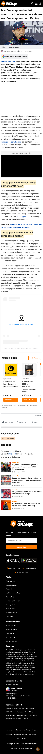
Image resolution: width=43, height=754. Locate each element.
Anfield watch (10, 718)
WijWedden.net (22, 715)
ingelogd (12, 454)
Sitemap (23, 739)
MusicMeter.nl (10, 715)
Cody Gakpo (10, 633)
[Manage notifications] (38, 749)
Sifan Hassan (10, 609)
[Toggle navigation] (36, 4)
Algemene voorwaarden (22, 734)
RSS (18, 739)
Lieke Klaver (10, 617)
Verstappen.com (8, 142)
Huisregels (8, 734)
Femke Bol (9, 589)
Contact (18, 730)
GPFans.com (19, 712)
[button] (40, 3)
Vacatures (26, 730)
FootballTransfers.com (26, 708)
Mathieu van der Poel (13, 593)
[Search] (32, 3)
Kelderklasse (32, 715)
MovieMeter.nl (30, 712)
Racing (18, 142)
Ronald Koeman (11, 625)
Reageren (22, 422)
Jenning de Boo (11, 605)
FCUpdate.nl (10, 712)
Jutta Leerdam (10, 581)
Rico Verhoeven (11, 597)
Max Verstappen (8, 61)
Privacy (34, 730)
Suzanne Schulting (12, 613)
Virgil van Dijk (10, 637)
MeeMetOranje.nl (22, 718)
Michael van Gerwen (13, 601)
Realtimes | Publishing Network (21, 748)
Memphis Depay (11, 629)
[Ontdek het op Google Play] (29, 560)
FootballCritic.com (12, 708)
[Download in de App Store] (13, 560)
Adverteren (10, 730)
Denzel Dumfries (11, 641)
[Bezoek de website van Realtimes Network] (14, 689)
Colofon (35, 734)
